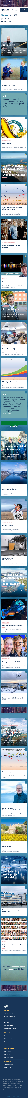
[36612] (26, 323)
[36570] (26, 672)
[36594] (26, 500)
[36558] (26, 220)
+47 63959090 (8, 1013)
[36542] (26, 59)
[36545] (26, 600)
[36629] (26, 820)
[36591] (26, 719)
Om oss (6, 1022)
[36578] (26, 185)
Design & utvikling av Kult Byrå (14, 1096)
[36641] (26, 118)
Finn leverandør (8, 1057)
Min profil (7, 1033)
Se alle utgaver (7, 21)
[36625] (26, 857)
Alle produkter (8, 1064)
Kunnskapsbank (9, 1048)
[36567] (26, 749)
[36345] (26, 392)
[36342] (26, 94)
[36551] (26, 359)
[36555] (26, 256)
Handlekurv (7, 1067)
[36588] (26, 463)
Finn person (7, 1051)
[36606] (26, 536)
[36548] (26, 636)
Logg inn (6, 1036)
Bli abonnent (8, 1039)
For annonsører (8, 1025)
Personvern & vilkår (10, 1028)
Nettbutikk (7, 1061)
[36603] (26, 569)
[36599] (26, 292)
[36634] (26, 919)
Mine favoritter (8, 1042)
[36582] (26, 432)
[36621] (26, 887)
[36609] (26, 782)
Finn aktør (7, 1054)
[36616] (26, 154)
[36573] (26, 29)
